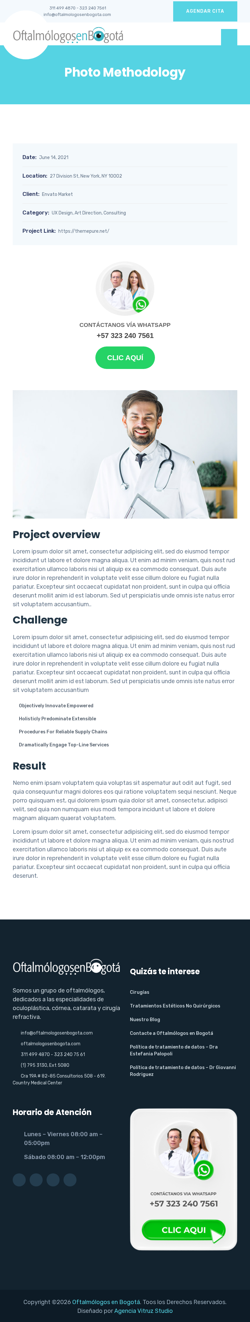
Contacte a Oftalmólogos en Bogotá (171, 1033)
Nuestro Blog (145, 1019)
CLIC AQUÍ (125, 358)
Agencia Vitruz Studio (143, 1311)
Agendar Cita (205, 11)
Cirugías (139, 992)
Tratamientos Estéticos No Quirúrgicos (175, 1006)
